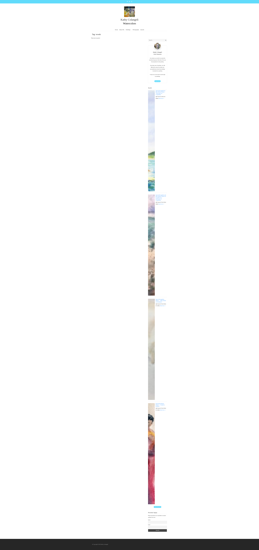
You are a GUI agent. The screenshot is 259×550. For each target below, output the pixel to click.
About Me (121, 29)
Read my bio (157, 81)
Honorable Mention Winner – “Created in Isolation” (160, 405)
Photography (136, 29)
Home (116, 29)
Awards (142, 29)
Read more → (161, 98)
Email (149, 524)
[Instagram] (129, 2)
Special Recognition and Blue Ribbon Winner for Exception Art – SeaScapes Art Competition (161, 197)
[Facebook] (127, 2)
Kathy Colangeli (129, 19)
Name (149, 519)
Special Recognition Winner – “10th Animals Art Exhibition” (161, 300)
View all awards (157, 506)
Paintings (128, 29)
